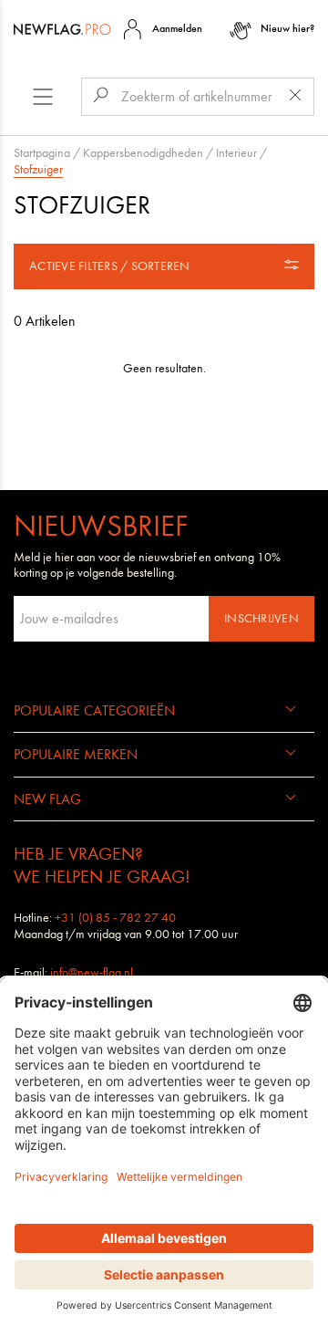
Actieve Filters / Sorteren (109, 266)
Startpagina (42, 153)
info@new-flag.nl (91, 972)
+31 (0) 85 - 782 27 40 (115, 917)
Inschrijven (261, 618)
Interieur (236, 153)
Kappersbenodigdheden (143, 153)
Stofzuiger (38, 169)
